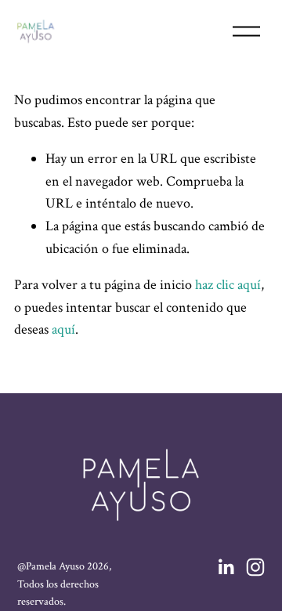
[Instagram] (255, 567)
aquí (63, 329)
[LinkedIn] (225, 567)
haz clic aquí (228, 285)
